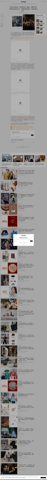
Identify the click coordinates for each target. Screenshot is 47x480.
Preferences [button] (24, 477)
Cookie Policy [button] (10, 477)
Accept (43, 477)
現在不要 (23, 244)
